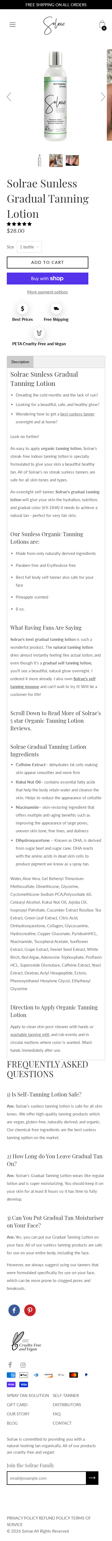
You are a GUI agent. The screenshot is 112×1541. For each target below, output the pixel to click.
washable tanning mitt (29, 1034)
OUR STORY (18, 1413)
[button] (20, 223)
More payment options (47, 291)
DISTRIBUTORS (67, 1404)
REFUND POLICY (54, 1518)
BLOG (12, 1423)
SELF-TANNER (66, 1395)
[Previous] (11, 96)
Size (10, 246)
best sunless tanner (77, 413)
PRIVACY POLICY (22, 1518)
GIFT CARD (17, 1404)
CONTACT (62, 1423)
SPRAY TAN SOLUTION (28, 1395)
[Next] (101, 96)
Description (20, 362)
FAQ (57, 1413)
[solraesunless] (14, 1311)
